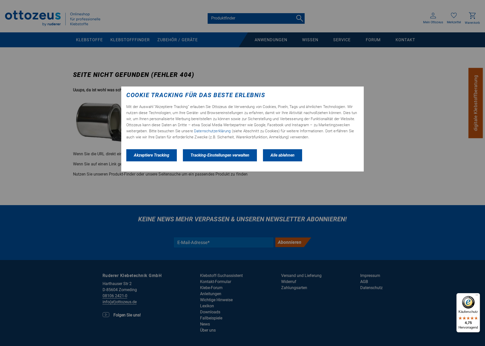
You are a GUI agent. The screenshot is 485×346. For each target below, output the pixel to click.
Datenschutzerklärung (212, 131)
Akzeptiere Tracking (151, 155)
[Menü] (477, 296)
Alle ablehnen (283, 155)
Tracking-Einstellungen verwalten (219, 155)
